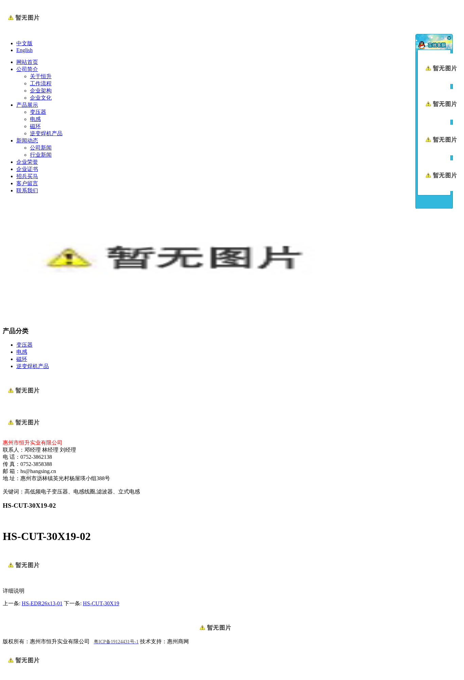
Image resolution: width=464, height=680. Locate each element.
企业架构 (41, 90)
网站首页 (27, 62)
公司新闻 (41, 148)
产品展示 (27, 105)
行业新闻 (41, 155)
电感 (35, 119)
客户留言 (27, 183)
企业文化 (41, 98)
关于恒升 (41, 76)
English (24, 50)
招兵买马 (27, 176)
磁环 (35, 126)
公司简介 (27, 69)
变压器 (38, 112)
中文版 (24, 43)
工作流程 (41, 83)
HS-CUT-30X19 (101, 603)
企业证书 (27, 169)
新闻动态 (27, 140)
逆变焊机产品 (46, 133)
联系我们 (27, 190)
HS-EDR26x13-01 (42, 603)
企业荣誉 (27, 162)
